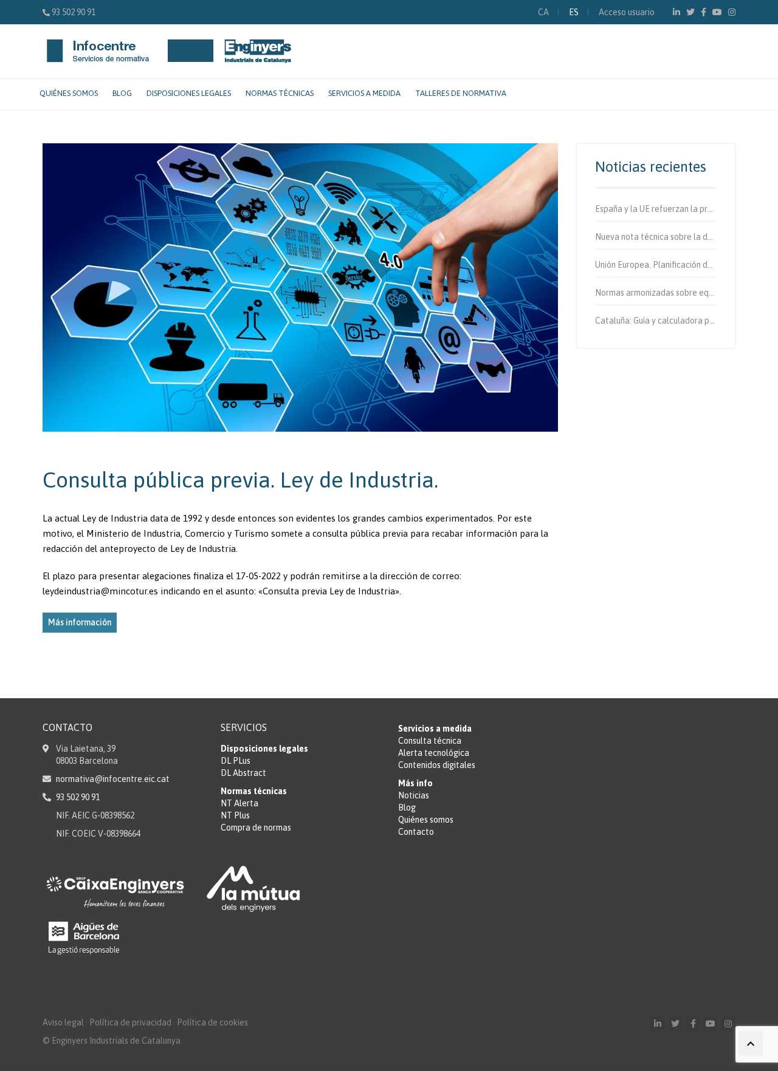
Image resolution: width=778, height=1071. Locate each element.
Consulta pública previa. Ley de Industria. (240, 479)
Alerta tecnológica (433, 753)
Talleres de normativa (460, 93)
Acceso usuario (627, 12)
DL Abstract (243, 773)
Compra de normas (256, 827)
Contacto (416, 832)
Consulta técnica (429, 741)
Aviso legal (63, 1022)
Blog (122, 93)
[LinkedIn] (676, 12)
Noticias (413, 795)
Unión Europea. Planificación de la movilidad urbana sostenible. (656, 265)
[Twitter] (690, 12)
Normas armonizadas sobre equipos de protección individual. (656, 293)
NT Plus (235, 815)
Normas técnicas (280, 93)
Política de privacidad (130, 1022)
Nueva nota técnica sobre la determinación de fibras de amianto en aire (656, 237)
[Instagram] (731, 12)
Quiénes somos (69, 93)
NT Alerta (239, 803)
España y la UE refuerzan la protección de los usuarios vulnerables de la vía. (656, 209)
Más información (79, 622)
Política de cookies (212, 1022)
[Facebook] (703, 12)
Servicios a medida (364, 93)
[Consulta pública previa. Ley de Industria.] (300, 287)
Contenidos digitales (436, 765)
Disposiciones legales (188, 93)
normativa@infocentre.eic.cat (113, 779)
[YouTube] (717, 12)
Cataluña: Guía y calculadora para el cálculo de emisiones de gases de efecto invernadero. (656, 320)
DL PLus (235, 761)
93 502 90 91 (73, 12)
